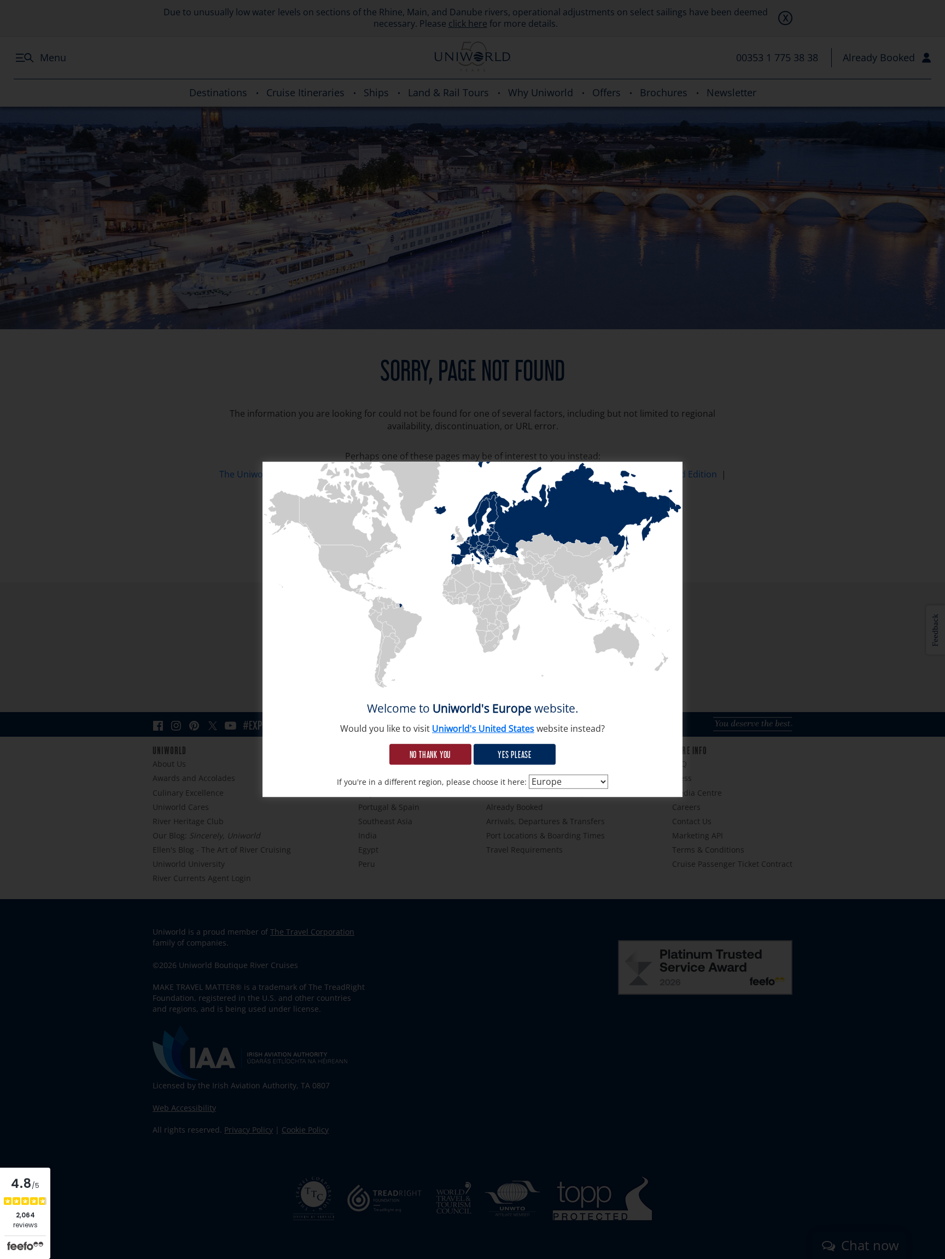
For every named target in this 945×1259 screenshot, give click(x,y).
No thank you (431, 754)
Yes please (515, 754)
